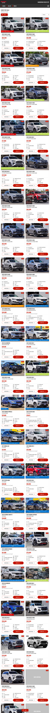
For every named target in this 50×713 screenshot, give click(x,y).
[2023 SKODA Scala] (13, 299)
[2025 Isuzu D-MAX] (13, 25)
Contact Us (18, 48)
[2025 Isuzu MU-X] (37, 128)
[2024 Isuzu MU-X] (37, 471)
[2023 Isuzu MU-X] (37, 334)
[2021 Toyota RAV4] (13, 471)
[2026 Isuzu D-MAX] (37, 265)
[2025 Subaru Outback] (37, 505)
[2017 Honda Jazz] (13, 437)
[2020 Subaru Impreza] (13, 402)
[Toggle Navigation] (48, 6)
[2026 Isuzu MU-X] (37, 368)
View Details (6, 48)
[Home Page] (3, 2)
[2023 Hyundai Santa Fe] (13, 505)
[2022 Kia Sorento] (13, 334)
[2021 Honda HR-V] (37, 437)
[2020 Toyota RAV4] (37, 402)
